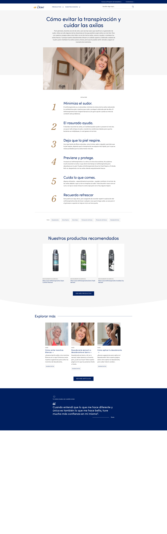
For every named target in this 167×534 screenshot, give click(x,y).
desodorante (55, 220)
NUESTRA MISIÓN (71, 7)
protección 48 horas (101, 220)
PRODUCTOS (56, 7)
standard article (114, 220)
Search (133, 7)
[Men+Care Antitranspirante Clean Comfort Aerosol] (56, 260)
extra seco (75, 220)
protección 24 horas (87, 220)
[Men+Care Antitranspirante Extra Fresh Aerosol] (83, 260)
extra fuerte (65, 220)
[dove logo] (38, 7)
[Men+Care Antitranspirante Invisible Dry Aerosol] (111, 260)
